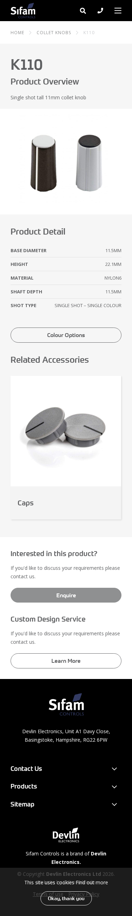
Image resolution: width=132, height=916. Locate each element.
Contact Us (26, 768)
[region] (66, 892)
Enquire (66, 595)
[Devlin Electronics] (66, 835)
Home (17, 33)
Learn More (66, 660)
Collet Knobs (54, 33)
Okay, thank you (66, 898)
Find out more (92, 882)
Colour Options (66, 334)
